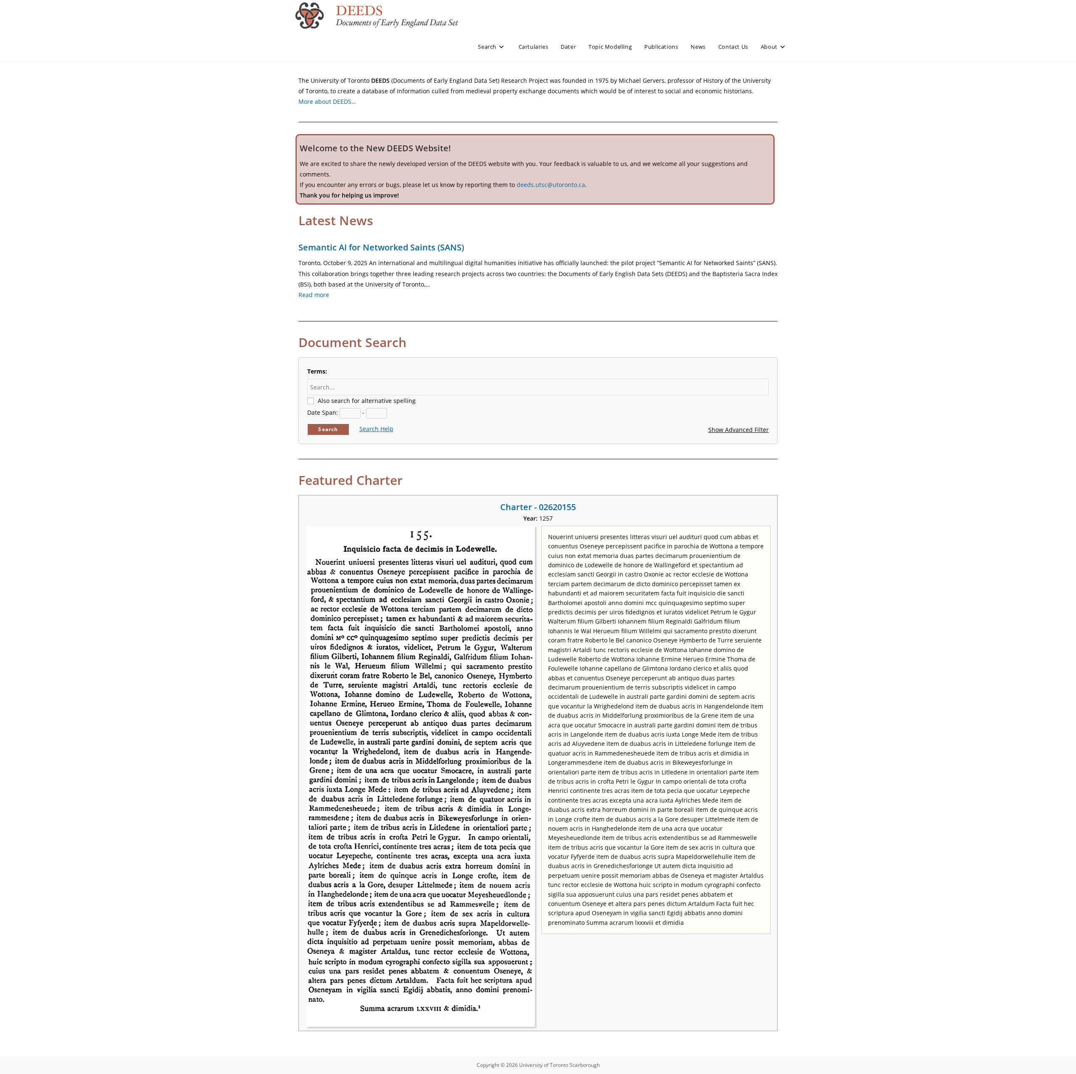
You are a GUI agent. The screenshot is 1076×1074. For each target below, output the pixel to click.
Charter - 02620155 (538, 507)
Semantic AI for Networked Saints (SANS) (381, 247)
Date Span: (322, 412)
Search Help (376, 429)
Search (328, 429)
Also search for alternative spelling (367, 401)
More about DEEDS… (327, 101)
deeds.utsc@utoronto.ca (551, 185)
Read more (313, 295)
